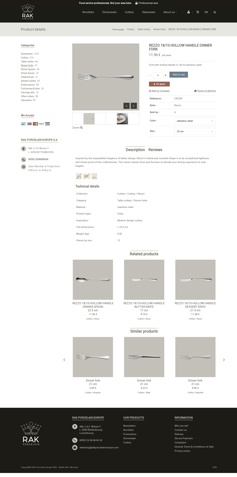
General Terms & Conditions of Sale (194, 446)
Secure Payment (184, 438)
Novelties (88, 12)
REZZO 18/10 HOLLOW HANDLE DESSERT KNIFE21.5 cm (195, 306)
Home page (118, 29)
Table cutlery (143, 29)
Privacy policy (182, 450)
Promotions (129, 434)
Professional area (148, 3)
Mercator (74, 467)
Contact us (181, 430)
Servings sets (28, 92)
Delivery (179, 434)
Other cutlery (27, 96)
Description (135, 150)
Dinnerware (109, 12)
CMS (214, 467)
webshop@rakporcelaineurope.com (99, 447)
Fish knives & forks (30, 88)
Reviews (155, 150)
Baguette (199, 392)
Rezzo (177, 105)
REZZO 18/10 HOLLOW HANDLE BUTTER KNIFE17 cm (144, 306)
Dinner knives (28, 73)
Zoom (76, 127)
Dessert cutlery (28, 81)
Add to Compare (160, 90)
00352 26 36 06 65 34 (90, 440)
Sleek (148, 392)
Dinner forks (159, 29)
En (206, 12)
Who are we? (181, 425)
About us (169, 12)
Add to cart (94, 279)
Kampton (97, 392)
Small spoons (28, 84)
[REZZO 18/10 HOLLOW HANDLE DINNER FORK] (105, 45)
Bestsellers (129, 425)
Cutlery (129, 12)
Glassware (148, 12)
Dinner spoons (28, 69)
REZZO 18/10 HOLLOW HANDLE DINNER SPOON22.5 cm (93, 306)
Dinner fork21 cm (93, 382)
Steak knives (27, 77)
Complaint (180, 442)
